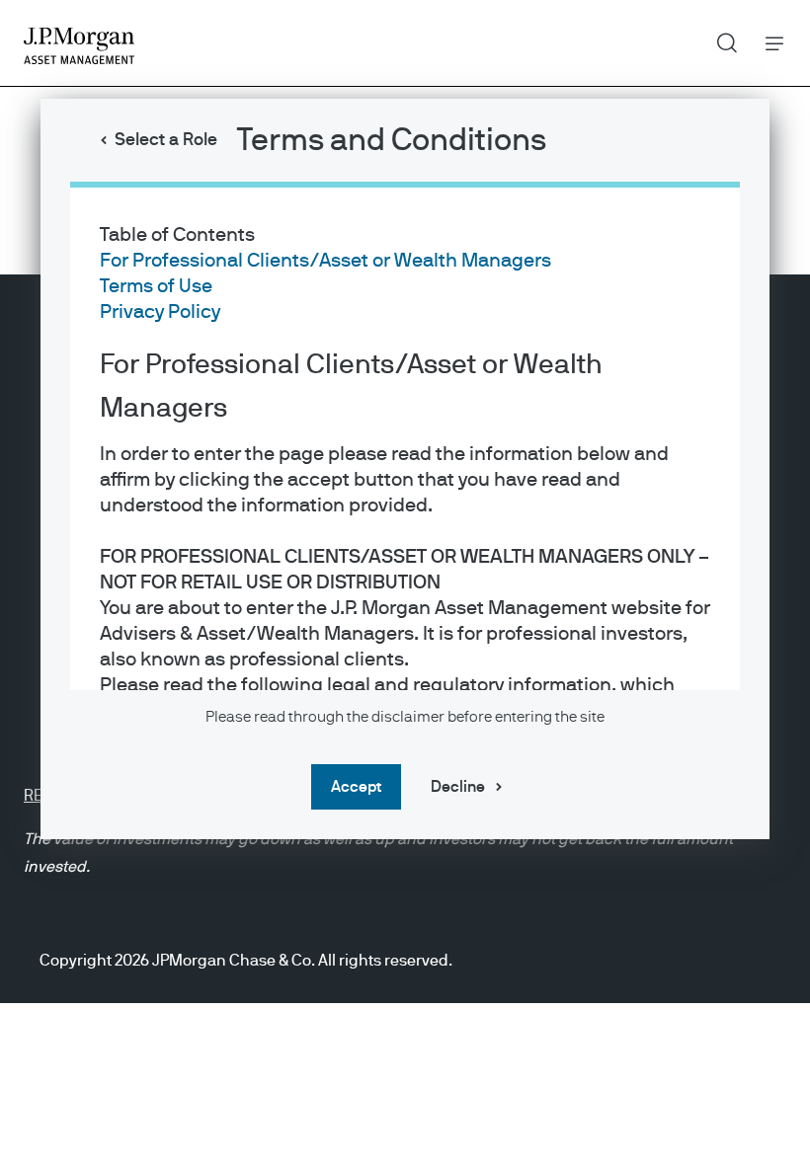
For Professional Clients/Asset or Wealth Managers (325, 261)
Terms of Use (156, 286)
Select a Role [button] (166, 140)
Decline (458, 787)
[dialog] (405, 582)
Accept (356, 787)
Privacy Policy (160, 312)
